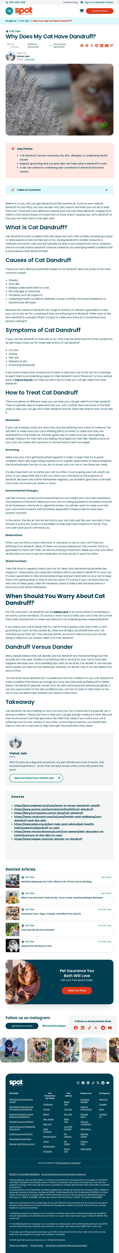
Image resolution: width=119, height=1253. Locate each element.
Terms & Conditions (86, 1123)
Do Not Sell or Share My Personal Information (66, 1245)
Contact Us (103, 1115)
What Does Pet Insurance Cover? (21, 1100)
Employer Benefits (85, 1100)
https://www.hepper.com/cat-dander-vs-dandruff (48, 839)
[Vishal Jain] (10, 56)
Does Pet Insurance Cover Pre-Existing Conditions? (21, 1108)
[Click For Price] (82, 11)
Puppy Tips (67, 1150)
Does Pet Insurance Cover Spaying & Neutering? (21, 1115)
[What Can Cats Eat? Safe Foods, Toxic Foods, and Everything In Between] (59, 897)
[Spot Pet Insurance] (16, 1083)
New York (47, 1124)
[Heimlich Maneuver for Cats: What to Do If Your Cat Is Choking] (59, 881)
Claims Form (84, 1142)
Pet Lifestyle (67, 1135)
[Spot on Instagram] (78, 1083)
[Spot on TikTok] (89, 1027)
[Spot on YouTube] (109, 1027)
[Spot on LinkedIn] (82, 1027)
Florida (46, 1109)
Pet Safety (67, 1142)
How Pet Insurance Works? (21, 1121)
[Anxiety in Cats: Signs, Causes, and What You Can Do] (59, 913)
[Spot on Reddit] (103, 1027)
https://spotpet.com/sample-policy (30, 1182)
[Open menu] (9, 11)
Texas (46, 1141)
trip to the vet (24, 380)
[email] (106, 45)
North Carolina (47, 1130)
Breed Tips (66, 1103)
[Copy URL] (111, 45)
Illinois (46, 1114)
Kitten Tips (66, 1120)
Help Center (86, 1149)
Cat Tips (68, 1109)
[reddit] (97, 45)
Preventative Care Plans (20, 1139)
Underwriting (70, 2)
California (48, 1104)
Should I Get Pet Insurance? (22, 1144)
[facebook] (82, 45)
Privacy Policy (37, 1245)
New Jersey (48, 1119)
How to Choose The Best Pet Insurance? (22, 1127)
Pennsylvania (49, 1136)
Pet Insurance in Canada (68, 1163)
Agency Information (86, 1108)
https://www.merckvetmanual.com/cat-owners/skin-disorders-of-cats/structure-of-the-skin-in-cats (59, 833)
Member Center (84, 1135)
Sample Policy (84, 1115)
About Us (103, 1099)
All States (47, 1151)
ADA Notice (86, 1129)
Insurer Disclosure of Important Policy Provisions (63, 1174)
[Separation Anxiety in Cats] (59, 945)
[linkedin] (87, 45)
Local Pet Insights (68, 1127)
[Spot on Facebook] (75, 1027)
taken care (61, 612)
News (101, 1109)
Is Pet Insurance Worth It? (21, 1134)
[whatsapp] (102, 45)
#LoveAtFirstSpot (54, 1026)
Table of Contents (29, 190)
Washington (49, 1146)
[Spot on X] (96, 1027)
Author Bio (30, 59)
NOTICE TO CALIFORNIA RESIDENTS (24, 1174)
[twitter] (92, 45)
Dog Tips (68, 1114)
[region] (59, 1050)
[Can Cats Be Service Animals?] (59, 929)
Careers (103, 1104)
